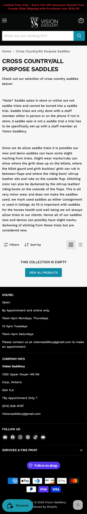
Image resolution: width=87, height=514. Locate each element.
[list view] (80, 244)
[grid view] (71, 244)
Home (6, 51)
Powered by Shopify (43, 506)
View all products (43, 272)
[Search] (79, 36)
